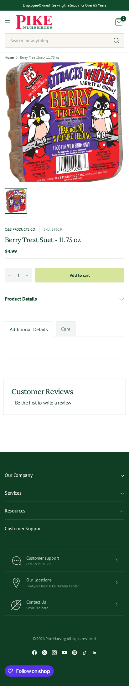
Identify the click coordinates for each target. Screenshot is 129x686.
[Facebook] (34, 653)
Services (13, 493)
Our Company (18, 475)
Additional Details (29, 329)
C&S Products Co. (20, 229)
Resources (15, 510)
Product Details (21, 299)
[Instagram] (54, 653)
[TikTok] (85, 653)
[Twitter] (44, 653)
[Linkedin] (95, 653)
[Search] (116, 40)
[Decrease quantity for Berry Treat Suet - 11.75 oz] (9, 275)
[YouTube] (64, 653)
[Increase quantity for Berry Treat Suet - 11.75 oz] (27, 275)
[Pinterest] (75, 653)
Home (9, 57)
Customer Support (23, 528)
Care (65, 329)
